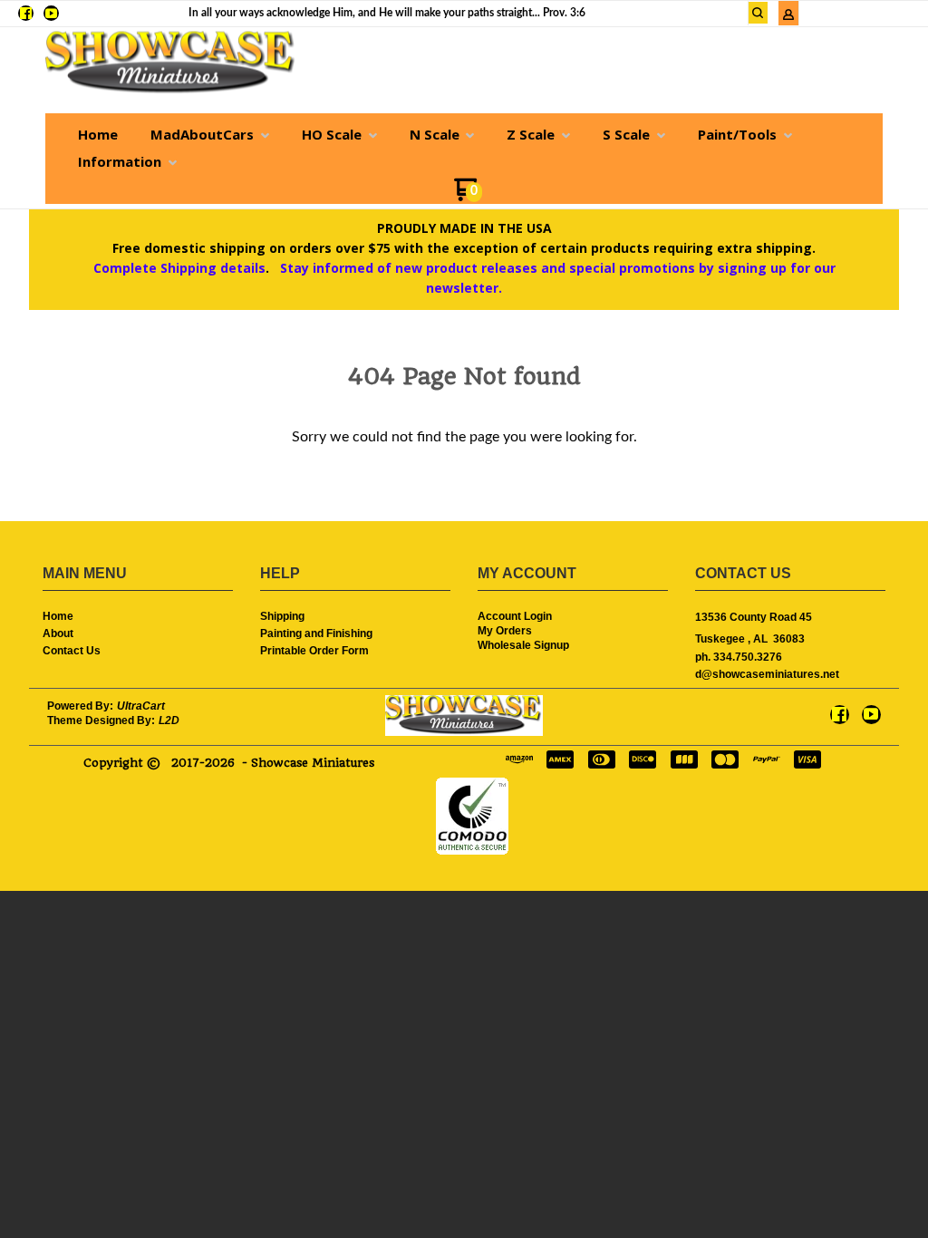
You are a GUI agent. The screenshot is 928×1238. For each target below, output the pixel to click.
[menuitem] (98, 134)
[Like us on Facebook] (26, 13)
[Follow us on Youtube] (51, 13)
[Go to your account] (788, 16)
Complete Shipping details (179, 267)
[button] (758, 13)
